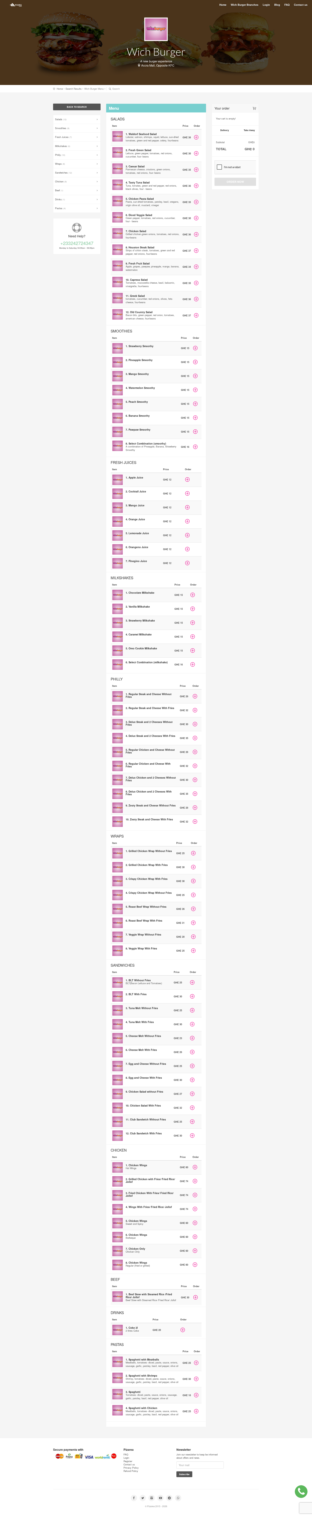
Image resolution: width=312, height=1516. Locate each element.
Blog (277, 5)
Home (222, 5)
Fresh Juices (63, 137)
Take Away (249, 130)
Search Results (74, 88)
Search (116, 88)
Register (128, 1461)
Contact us (300, 5)
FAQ (287, 5)
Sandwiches (63, 172)
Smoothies (62, 128)
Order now (235, 182)
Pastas (60, 208)
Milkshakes (62, 146)
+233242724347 (76, 243)
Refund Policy (131, 1471)
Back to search (77, 106)
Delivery (224, 130)
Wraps (60, 163)
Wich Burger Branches (244, 5)
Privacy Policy (131, 1467)
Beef (59, 190)
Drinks (60, 199)
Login (266, 5)
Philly (60, 155)
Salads (61, 119)
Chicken (61, 181)
